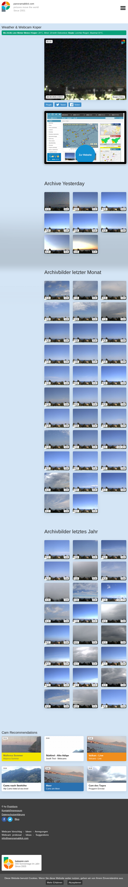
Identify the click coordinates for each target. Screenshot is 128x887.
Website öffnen (85, 155)
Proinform (12, 806)
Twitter (10, 819)
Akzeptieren (75, 882)
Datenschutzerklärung (13, 814)
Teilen (77, 105)
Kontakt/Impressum (12, 810)
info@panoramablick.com (15, 838)
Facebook (4, 819)
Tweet (63, 105)
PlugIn (49, 105)
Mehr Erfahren (54, 882)
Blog (17, 819)
